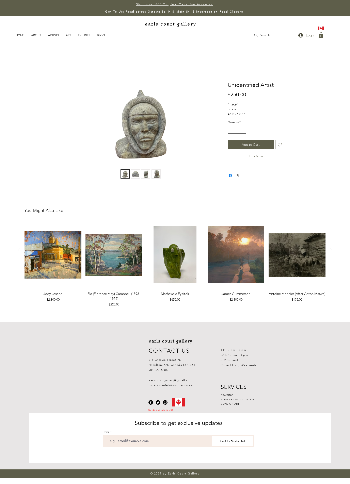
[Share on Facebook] (230, 180)
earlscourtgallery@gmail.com (171, 380)
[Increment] (243, 134)
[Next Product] (331, 249)
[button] (69, 35)
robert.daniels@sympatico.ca (171, 385)
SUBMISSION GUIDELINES (238, 399)
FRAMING (227, 395)
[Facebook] (150, 402)
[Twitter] (158, 402)
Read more (235, 118)
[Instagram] (165, 402)
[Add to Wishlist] (280, 149)
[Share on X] (238, 180)
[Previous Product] (18, 249)
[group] (175, 264)
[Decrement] (230, 134)
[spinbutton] (237, 134)
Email (106, 432)
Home (70, 67)
